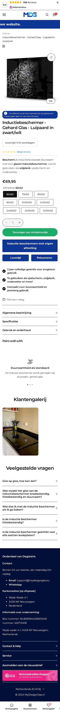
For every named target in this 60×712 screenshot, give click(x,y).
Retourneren (44, 257)
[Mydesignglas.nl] (30, 14)
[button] (32, 385)
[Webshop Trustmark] (30, 676)
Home (6, 33)
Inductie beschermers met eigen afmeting (30, 245)
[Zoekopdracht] (47, 14)
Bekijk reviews (23, 152)
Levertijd (15, 257)
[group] (30, 78)
